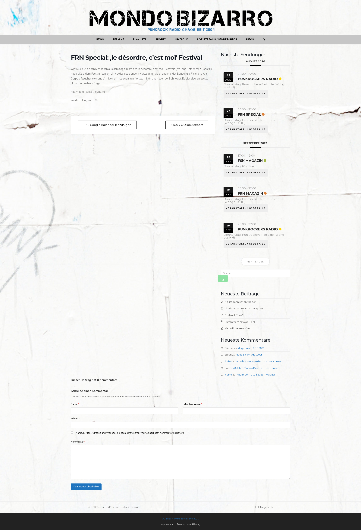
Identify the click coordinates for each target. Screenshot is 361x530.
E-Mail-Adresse (192, 404)
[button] (264, 39)
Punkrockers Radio (258, 79)
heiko (228, 361)
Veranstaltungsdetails (245, 93)
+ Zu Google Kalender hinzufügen (107, 125)
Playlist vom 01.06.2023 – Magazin (256, 374)
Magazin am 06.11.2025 (250, 348)
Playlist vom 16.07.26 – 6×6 (240, 321)
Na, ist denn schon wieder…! (241, 301)
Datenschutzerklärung (188, 524)
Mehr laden (255, 261)
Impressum (167, 524)
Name (75, 404)
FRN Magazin (250, 193)
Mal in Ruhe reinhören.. (238, 328)
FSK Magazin (250, 161)
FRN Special (249, 114)
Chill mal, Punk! (234, 315)
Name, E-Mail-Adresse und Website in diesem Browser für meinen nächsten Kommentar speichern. (130, 433)
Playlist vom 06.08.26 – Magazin (244, 308)
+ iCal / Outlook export (187, 125)
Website (75, 418)
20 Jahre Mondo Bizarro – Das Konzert (259, 361)
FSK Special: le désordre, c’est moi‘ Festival (113, 507)
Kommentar (78, 442)
